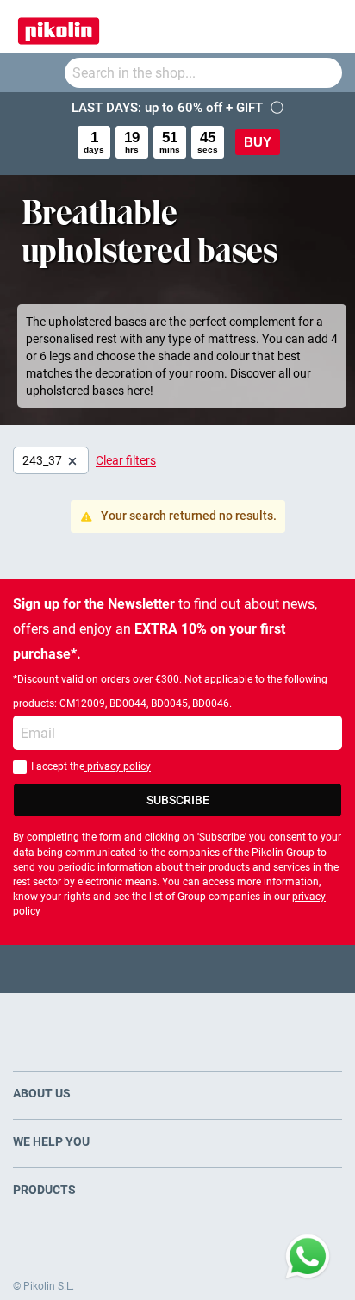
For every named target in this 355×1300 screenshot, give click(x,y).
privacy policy (117, 766)
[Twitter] (144, 968)
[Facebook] (111, 968)
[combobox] (203, 73)
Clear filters (126, 460)
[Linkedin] (245, 968)
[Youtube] (178, 968)
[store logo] (58, 27)
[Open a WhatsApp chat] (307, 1256)
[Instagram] (211, 968)
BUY (257, 141)
